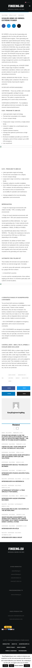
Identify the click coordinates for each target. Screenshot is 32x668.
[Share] (4, 26)
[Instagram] (16, 557)
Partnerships (23, 650)
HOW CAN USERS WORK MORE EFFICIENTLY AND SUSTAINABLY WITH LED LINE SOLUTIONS (16, 456)
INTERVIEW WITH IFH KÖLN (10, 528)
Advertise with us (24, 644)
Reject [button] (11, 665)
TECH (17, 495)
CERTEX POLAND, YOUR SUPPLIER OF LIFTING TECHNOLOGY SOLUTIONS (14, 447)
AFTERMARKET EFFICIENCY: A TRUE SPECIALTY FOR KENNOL (13, 490)
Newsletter (6, 644)
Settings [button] (27, 665)
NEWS (3, 432)
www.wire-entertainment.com (16, 615)
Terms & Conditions (11, 650)
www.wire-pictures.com (16, 619)
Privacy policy (10, 647)
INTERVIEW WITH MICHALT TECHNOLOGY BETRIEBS (15, 465)
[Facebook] (9, 557)
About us (14, 644)
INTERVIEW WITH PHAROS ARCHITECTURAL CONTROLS (16, 473)
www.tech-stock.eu (16, 581)
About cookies (21, 647)
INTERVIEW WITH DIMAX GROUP (12, 537)
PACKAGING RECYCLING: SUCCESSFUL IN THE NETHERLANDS (15, 509)
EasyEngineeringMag (16, 413)
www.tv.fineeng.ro (16, 574)
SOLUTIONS (5, 15)
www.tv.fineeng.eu (16, 594)
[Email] (19, 26)
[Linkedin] (22, 557)
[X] (12, 557)
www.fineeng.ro (16, 571)
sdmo (10, 381)
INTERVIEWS (5, 444)
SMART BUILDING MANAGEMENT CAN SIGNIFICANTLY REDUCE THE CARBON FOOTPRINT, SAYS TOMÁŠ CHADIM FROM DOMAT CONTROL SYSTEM (15, 519)
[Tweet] (9, 26)
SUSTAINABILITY (19, 504)
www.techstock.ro (16, 577)
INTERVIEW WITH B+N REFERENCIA (13, 481)
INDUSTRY (4, 478)
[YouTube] (19, 557)
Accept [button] (5, 665)
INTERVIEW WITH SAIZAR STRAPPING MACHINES (13, 499)
